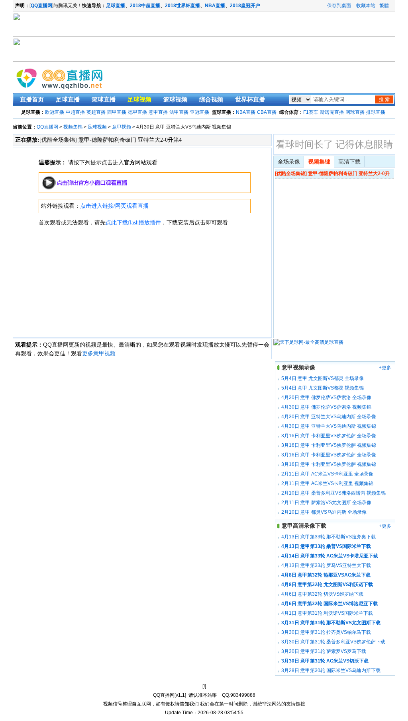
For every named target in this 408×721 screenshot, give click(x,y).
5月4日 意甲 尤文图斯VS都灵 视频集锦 (322, 388)
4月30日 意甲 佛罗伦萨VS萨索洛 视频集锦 (326, 407)
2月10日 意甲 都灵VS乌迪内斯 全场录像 (324, 512)
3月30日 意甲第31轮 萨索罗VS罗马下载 (323, 651)
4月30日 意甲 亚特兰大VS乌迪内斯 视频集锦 (328, 426)
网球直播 (355, 112)
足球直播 (115, 5)
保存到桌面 (339, 5)
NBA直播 (215, 5)
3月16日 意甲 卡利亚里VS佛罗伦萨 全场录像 (328, 435)
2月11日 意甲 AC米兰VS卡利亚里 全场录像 (327, 474)
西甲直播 (116, 112)
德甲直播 (137, 112)
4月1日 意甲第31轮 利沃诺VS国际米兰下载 (327, 613)
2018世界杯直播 (182, 5)
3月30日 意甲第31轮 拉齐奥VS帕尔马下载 (326, 632)
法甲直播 (178, 112)
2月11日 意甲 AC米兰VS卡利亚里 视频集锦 (327, 483)
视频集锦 (72, 127)
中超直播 (75, 112)
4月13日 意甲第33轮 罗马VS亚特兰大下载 (326, 565)
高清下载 (349, 162)
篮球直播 (104, 99)
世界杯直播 (250, 99)
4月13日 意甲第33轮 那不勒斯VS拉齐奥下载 (328, 537)
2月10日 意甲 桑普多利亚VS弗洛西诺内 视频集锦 (333, 493)
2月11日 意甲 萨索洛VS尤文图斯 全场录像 (326, 502)
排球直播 (375, 112)
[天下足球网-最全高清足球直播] (308, 342)
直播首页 (32, 99)
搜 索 (384, 99)
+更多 (385, 367)
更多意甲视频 (99, 353)
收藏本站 (365, 5)
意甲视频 (121, 127)
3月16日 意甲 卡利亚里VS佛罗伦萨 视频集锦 (328, 445)
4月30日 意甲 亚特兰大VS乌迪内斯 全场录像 (328, 416)
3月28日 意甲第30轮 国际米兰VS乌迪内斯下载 (331, 670)
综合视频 (211, 99)
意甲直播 (158, 112)
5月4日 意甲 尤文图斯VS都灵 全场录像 (322, 378)
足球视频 (139, 99)
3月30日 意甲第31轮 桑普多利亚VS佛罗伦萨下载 (333, 642)
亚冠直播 (199, 112)
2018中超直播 (145, 5)
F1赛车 (310, 112)
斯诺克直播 (332, 112)
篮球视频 (175, 99)
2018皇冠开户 (245, 5)
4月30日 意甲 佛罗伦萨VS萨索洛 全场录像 (326, 397)
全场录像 (289, 162)
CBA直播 (267, 112)
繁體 (384, 5)
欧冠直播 (54, 112)
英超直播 (96, 112)
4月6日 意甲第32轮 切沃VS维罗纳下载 (322, 594)
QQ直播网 (47, 127)
